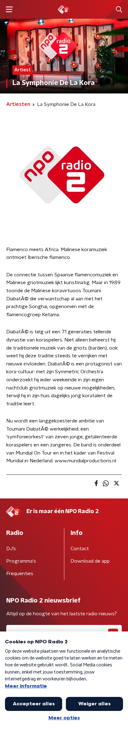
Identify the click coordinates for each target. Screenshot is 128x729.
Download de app (90, 561)
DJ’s (11, 548)
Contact (80, 548)
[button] (9, 9)
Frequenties (19, 573)
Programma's (21, 561)
